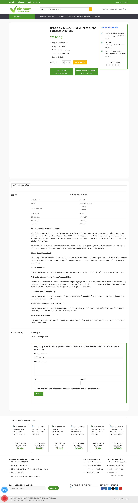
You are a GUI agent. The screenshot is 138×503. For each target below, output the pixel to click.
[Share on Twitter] (110, 65)
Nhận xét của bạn (40, 362)
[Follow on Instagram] (105, 488)
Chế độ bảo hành (92, 473)
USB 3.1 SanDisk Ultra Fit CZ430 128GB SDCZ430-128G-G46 (59, 444)
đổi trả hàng (98, 465)
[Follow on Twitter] (109, 488)
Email (82, 379)
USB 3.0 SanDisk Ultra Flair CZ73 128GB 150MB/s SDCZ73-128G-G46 (79, 444)
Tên (36, 379)
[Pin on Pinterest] (116, 65)
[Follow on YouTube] (120, 488)
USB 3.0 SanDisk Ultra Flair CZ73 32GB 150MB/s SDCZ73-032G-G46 (39, 444)
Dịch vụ (61, 16)
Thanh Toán (71, 16)
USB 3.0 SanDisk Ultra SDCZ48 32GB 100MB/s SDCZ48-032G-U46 (98, 444)
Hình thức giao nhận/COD (85, 16)
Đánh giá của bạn (40, 353)
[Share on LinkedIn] (119, 65)
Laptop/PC (51, 16)
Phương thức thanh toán (95, 469)
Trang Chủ (43, 16)
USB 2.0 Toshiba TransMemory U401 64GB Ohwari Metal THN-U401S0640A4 (117, 444)
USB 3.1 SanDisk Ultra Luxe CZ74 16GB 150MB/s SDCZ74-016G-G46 (20, 444)
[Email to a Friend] (113, 65)
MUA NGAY (80, 62)
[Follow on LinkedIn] (117, 488)
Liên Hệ (97, 16)
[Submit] (90, 9)
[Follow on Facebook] (102, 488)
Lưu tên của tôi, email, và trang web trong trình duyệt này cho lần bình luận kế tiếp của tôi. (68, 388)
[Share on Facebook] (107, 65)
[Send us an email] (113, 488)
